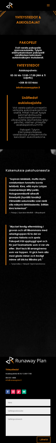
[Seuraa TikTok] (18, 392)
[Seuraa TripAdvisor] (24, 392)
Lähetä (44, 440)
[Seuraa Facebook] (8, 392)
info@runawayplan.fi (28, 87)
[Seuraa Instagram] (13, 392)
